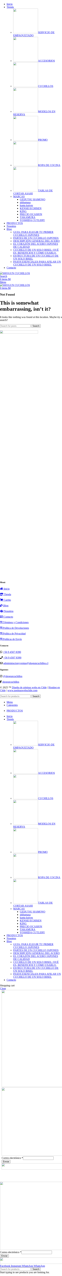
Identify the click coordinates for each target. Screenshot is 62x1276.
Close (3, 988)
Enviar (6, 1161)
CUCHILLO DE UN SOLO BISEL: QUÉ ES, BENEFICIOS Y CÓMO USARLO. (36, 251)
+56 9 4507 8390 (12, 652)
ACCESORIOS (46, 60)
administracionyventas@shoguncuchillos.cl (25, 663)
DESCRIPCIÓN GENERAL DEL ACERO (36, 241)
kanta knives (26, 205)
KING (23, 211)
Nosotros (8, 611)
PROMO (43, 139)
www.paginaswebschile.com (22, 690)
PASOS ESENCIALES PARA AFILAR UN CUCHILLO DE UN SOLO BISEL (37, 263)
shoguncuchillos (10, 681)
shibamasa (25, 202)
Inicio (6, 588)
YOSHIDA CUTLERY (32, 220)
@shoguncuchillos (12, 676)
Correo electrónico (12, 1158)
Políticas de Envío (12, 639)
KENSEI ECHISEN (30, 208)
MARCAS (19, 196)
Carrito (7, 600)
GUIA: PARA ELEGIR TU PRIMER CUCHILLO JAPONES (33, 233)
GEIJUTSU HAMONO (32, 199)
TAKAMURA (27, 217)
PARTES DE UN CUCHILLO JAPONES (36, 238)
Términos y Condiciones (15, 622)
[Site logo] (15, 273)
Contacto (8, 616)
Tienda (7, 594)
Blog (5, 605)
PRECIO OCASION (31, 214)
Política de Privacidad (14, 633)
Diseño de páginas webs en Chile (29, 687)
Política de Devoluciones (15, 628)
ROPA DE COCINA (49, 165)
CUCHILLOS (45, 86)
